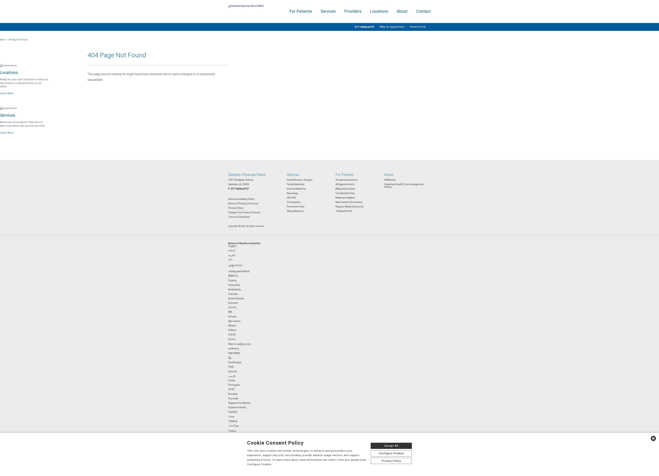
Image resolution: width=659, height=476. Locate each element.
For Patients (301, 11)
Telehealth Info (344, 211)
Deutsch (233, 302)
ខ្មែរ (229, 357)
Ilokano (232, 325)
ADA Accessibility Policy (241, 199)
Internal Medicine (296, 188)
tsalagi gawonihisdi (238, 271)
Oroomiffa (234, 285)
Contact (423, 11)
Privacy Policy (235, 208)
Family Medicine (295, 184)
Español (232, 411)
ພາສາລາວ (233, 348)
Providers (352, 11)
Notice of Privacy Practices (243, 203)
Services (328, 11)
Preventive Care (295, 206)
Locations (379, 11)
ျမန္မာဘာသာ (235, 265)
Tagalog (232, 421)
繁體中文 (233, 275)
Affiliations (390, 179)
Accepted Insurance (347, 179)
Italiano (232, 330)
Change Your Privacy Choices (244, 212)
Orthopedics (294, 202)
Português (234, 385)
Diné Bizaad (234, 362)
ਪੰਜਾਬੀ (231, 389)
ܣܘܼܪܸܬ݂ (231, 416)
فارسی (231, 376)
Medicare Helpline (345, 197)
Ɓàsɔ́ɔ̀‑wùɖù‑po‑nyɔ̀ (239, 344)
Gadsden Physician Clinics (247, 175)
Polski (231, 380)
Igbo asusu (234, 321)
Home (3, 39)
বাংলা (230, 259)
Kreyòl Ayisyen (236, 298)
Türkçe (232, 430)
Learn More (7, 93)
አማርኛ (231, 250)
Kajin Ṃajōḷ (234, 353)
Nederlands (234, 289)
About (402, 11)
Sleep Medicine (295, 211)
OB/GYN (291, 197)
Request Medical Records (349, 206)
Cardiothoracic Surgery (299, 179)
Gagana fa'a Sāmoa (239, 403)
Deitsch (232, 371)
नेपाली (230, 366)
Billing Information (345, 188)
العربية (231, 255)
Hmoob (232, 316)
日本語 (231, 334)
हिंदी (230, 312)
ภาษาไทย (233, 426)
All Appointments (345, 184)
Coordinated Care (345, 193)
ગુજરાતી (232, 307)
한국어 (231, 339)
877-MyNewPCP (240, 188)
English (232, 246)
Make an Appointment (392, 26)
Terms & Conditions (239, 217)
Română (232, 394)
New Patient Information (349, 202)
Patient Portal (418, 26)
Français (233, 294)
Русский (233, 398)
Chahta (232, 280)
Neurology (292, 193)
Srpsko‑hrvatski (237, 407)
